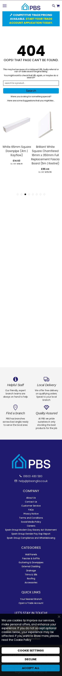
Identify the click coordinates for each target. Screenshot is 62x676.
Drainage (31, 570)
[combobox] (31, 83)
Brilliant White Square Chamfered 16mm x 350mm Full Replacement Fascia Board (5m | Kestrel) (45, 155)
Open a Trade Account (31, 603)
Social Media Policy (31, 521)
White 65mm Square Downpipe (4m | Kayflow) (17, 151)
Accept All (30, 668)
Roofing (31, 578)
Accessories (31, 582)
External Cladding (31, 566)
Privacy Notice (31, 513)
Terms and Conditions (31, 517)
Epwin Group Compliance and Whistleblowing (31, 537)
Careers (31, 525)
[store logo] (31, 6)
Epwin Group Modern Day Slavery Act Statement (31, 529)
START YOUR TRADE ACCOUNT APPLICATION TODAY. (31, 21)
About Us (31, 497)
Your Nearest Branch (31, 599)
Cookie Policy (22, 640)
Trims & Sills (31, 574)
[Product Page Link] (16, 142)
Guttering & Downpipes (31, 562)
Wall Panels (31, 554)
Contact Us (31, 501)
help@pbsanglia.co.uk (32, 481)
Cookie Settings (31, 650)
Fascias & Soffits (31, 558)
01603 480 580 (32, 476)
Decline (31, 659)
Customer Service (31, 505)
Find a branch (15, 413)
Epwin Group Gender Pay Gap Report (31, 533)
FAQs (31, 509)
